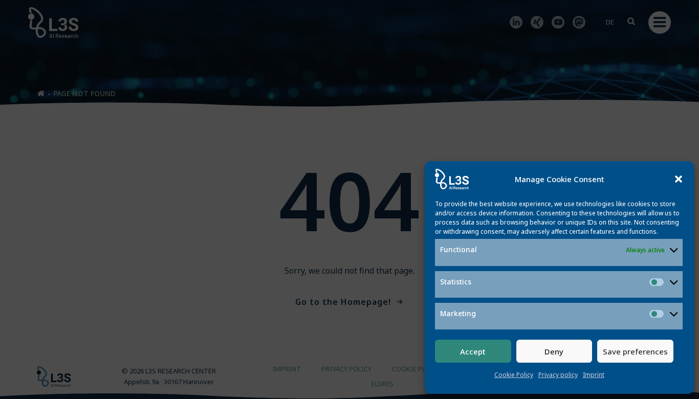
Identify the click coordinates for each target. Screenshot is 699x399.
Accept (473, 351)
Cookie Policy (513, 374)
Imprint (593, 374)
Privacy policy (558, 374)
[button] (678, 179)
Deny (553, 351)
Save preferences (635, 351)
